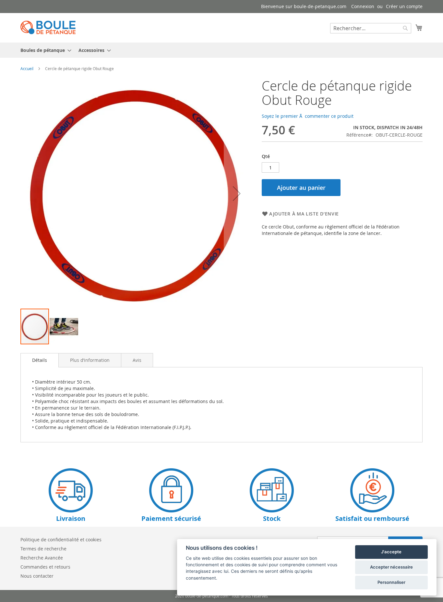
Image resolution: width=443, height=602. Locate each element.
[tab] (39, 360)
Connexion (362, 6)
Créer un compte (404, 6)
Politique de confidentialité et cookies (61, 539)
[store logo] (48, 27)
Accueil (26, 68)
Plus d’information (90, 360)
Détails (39, 360)
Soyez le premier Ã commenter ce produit (307, 116)
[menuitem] (44, 50)
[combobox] (370, 28)
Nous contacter (37, 576)
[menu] (221, 50)
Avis (137, 360)
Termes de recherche (43, 549)
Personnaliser (391, 582)
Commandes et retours (45, 567)
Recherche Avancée (41, 558)
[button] (237, 193)
